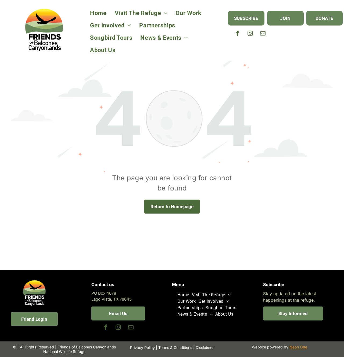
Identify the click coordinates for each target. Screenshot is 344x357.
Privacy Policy (142, 347)
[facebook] (238, 34)
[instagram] (250, 34)
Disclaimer (205, 347)
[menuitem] (98, 13)
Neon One (298, 347)
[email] (263, 34)
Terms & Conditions (175, 347)
